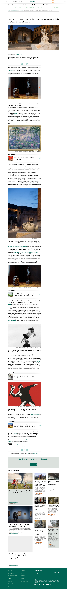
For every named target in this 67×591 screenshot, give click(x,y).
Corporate (10, 581)
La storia (23, 575)
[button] (39, 88)
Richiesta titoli (11, 580)
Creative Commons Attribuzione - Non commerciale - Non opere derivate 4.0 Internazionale (25, 444)
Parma (15, 433)
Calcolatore (10, 583)
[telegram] (50, 584)
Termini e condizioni (25, 581)
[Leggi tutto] (58, 471)
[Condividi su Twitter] (24, 64)
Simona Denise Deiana (19, 54)
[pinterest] (39, 584)
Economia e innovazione (29, 7)
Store (9, 1)
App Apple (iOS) (11, 573)
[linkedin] (48, 584)
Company (23, 570)
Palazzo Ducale (16, 111)
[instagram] (46, 584)
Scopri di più (35, 453)
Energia (20, 7)
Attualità (10, 570)
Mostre (25, 446)
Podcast (34, 5)
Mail (22, 576)
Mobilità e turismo (40, 7)
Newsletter (15, 1)
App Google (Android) (12, 575)
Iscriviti (32, 464)
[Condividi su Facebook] (22, 64)
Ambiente (9, 7)
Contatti (23, 572)
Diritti (15, 7)
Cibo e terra (48, 7)
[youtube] (43, 584)
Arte (23, 446)
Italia (21, 446)
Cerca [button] (20, 1)
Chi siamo (23, 573)
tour (28, 446)
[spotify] (41, 584)
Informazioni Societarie (26, 580)
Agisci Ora (46, 5)
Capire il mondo (12, 5)
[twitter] (37, 584)
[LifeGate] (33, 1)
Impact (57, 5)
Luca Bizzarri (32, 122)
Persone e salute (56, 7)
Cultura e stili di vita (12, 500)
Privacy (22, 578)
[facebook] (35, 584)
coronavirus (10, 70)
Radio (24, 5)
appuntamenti (11, 437)
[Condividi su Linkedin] (27, 64)
